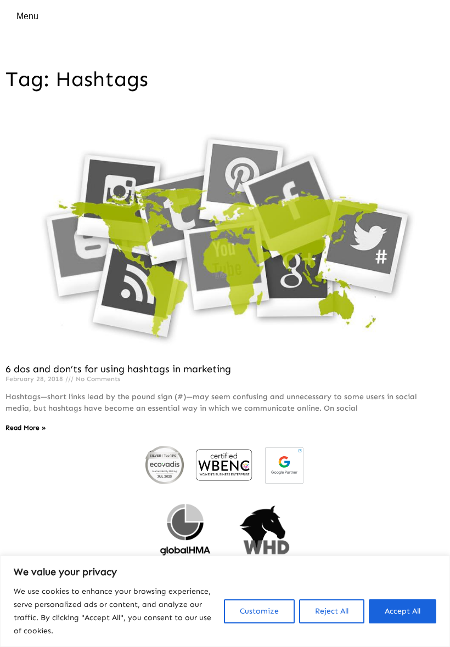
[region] (225, 601)
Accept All (402, 611)
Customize (259, 611)
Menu (27, 16)
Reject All (331, 611)
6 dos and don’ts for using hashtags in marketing (118, 369)
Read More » (25, 428)
